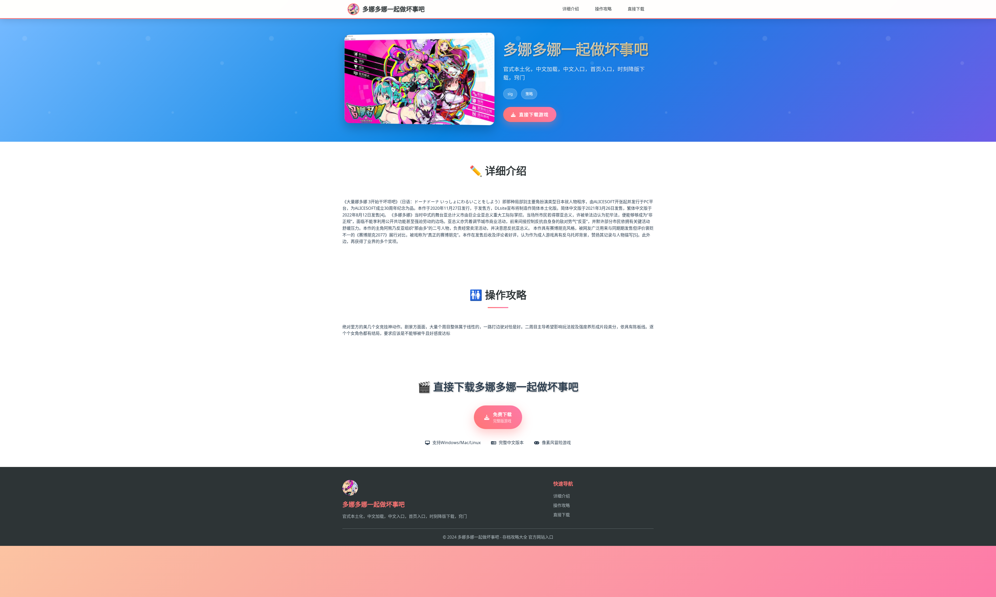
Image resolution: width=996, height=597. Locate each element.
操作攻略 (603, 9)
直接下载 (636, 9)
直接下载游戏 (534, 114)
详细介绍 (570, 9)
